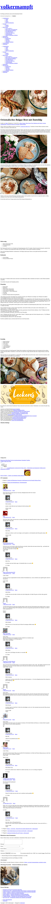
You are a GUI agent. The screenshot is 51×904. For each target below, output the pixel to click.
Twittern (2, 461)
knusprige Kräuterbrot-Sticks (19, 410)
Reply (14, 490)
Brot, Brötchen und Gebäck (36, 123)
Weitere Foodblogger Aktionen (11, 35)
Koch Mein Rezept (9, 31)
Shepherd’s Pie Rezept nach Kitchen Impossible (12, 889)
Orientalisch (24, 460)
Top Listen (7, 40)
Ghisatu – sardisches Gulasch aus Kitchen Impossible (13, 893)
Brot (7, 460)
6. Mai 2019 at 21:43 (9, 703)
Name (1, 846)
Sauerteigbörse (6, 43)
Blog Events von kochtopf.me (11, 29)
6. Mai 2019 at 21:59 (9, 501)
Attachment (2, 853)
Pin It (8, 461)
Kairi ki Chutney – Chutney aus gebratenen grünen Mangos (12, 475)
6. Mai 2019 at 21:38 (9, 765)
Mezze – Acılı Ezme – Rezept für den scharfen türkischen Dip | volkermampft (22, 828)
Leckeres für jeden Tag (9, 32)
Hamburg (7, 39)
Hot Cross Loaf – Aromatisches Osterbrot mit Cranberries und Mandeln (17, 897)
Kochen (7, 26)
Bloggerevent (3, 460)
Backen (6, 25)
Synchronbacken (8, 34)
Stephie (4, 603)
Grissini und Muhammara (18, 419)
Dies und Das (5, 37)
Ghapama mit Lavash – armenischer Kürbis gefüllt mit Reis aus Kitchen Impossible (19, 890)
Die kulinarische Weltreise (10, 30)
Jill (3, 718)
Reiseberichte (8, 38)
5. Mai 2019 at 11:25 (7, 517)
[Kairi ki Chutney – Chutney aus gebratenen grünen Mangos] (27, 475)
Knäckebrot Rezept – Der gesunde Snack (20, 412)
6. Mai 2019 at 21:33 (7, 748)
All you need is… (8, 28)
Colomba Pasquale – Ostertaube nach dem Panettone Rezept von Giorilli (17, 896)
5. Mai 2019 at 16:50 (7, 604)
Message (2, 844)
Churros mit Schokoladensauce (17, 420)
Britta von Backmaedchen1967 (9, 572)
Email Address (3, 848)
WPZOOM (22, 902)
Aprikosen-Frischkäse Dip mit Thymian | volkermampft (18, 832)
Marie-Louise (5, 747)
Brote (9, 460)
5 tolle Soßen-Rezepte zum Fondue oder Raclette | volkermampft (20, 830)
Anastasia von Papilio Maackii (9, 661)
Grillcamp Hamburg (9, 41)
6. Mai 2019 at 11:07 (7, 690)
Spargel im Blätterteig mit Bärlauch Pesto (20, 413)
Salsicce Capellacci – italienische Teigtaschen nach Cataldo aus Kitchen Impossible (19, 891)
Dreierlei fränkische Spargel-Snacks (19, 416)
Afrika (6, 19)
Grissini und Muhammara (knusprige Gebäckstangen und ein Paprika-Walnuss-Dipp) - (24, 480)
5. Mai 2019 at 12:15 (7, 573)
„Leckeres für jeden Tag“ (25, 126)
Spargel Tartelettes (16, 409)
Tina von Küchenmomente (8, 543)
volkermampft (16, 7)
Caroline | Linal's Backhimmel (9, 778)
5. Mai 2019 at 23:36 (7, 662)
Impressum (5, 44)
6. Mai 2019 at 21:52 (9, 620)
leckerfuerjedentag (17, 460)
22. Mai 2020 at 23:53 (7, 803)
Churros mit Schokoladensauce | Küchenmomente (17, 482)
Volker (6, 123)
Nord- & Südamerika (9, 22)
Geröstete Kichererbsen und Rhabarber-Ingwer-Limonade (25, 415)
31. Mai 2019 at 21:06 (7, 779)
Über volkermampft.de (7, 899)
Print (10, 461)
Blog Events (5, 27)
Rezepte (4, 23)
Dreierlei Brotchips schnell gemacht (15, 414)
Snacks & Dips (23, 124)
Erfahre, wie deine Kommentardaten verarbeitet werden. (35, 862)
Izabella (4, 489)
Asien (6, 20)
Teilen (5, 461)
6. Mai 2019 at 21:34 (9, 734)
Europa (6, 21)
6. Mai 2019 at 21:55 (9, 558)
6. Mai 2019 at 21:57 (9, 528)
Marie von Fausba (6, 633)
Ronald (4, 689)
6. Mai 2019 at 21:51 (9, 648)
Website (2, 850)
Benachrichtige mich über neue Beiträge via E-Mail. (12, 857)
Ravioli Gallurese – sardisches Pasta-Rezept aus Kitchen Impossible (16, 895)
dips (13, 460)
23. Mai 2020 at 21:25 (9, 817)
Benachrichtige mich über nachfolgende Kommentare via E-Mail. (15, 855)
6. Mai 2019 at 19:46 (7, 719)
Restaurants (5, 36)
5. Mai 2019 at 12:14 (7, 544)
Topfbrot (28, 460)
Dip (11, 460)
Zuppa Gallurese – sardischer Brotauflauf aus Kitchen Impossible (16, 894)
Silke (4, 516)
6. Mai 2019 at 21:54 (9, 590)
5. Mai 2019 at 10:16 (7, 490)
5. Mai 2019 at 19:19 (7, 634)
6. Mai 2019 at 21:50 (9, 675)
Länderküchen (6, 18)
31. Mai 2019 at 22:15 (9, 791)
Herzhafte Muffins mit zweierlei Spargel (22, 411)
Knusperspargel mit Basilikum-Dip (19, 418)
